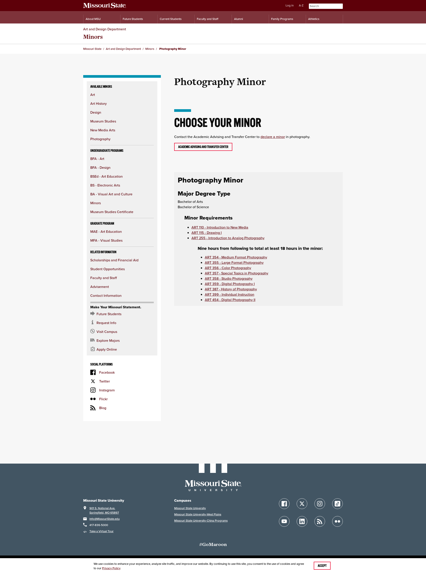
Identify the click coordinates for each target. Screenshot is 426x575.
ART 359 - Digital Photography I (230, 283)
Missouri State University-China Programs (201, 521)
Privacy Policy (111, 568)
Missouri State (92, 49)
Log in (290, 5)
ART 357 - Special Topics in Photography (236, 273)
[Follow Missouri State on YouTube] (284, 521)
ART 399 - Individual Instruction (229, 294)
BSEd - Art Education (106, 176)
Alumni (238, 19)
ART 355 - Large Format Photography (234, 262)
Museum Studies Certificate (111, 211)
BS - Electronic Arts (105, 185)
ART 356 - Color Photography (228, 267)
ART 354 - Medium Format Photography (236, 257)
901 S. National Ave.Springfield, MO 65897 (104, 510)
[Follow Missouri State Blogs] (319, 521)
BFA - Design (100, 167)
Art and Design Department (104, 29)
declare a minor (272, 136)
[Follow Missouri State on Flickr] (337, 521)
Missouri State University (190, 508)
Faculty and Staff (207, 19)
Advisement (99, 286)
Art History (98, 103)
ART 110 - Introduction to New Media (219, 227)
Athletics (313, 19)
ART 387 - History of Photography (231, 289)
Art (92, 94)
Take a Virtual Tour (101, 531)
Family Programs (282, 19)
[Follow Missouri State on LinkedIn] (302, 521)
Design (95, 112)
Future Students (133, 19)
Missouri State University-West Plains (197, 514)
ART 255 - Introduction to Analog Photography (227, 237)
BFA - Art (97, 158)
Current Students (170, 19)
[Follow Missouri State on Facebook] (284, 503)
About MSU (93, 19)
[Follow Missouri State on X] (302, 503)
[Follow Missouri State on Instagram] (319, 503)
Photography (100, 138)
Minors (93, 37)
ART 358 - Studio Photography (228, 278)
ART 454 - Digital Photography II (230, 299)
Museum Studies (103, 121)
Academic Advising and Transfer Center (203, 147)
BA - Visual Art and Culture (111, 194)
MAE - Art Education (106, 231)
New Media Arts (102, 130)
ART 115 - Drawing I (206, 232)
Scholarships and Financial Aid (114, 260)
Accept (322, 566)
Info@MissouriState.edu (104, 519)
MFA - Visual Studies (106, 240)
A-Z (301, 5)
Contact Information (106, 295)
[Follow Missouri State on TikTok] (337, 503)
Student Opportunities (107, 268)
